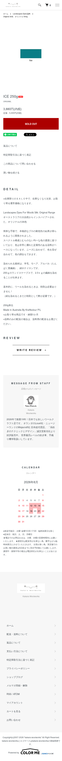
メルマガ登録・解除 (17, 685)
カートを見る (14, 711)
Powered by (13, 752)
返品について (10, 145)
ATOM (16, 694)
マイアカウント (15, 702)
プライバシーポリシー (18, 668)
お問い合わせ (14, 719)
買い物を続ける (11, 172)
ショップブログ (15, 677)
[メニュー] (57, 5)
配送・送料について (17, 634)
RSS (9, 694)
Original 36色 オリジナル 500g (15, 16)
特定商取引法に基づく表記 (17, 154)
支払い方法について (17, 651)
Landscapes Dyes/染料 (21, 14)
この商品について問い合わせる (19, 163)
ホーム (5, 14)
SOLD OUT (31, 123)
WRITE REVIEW (29, 350)
